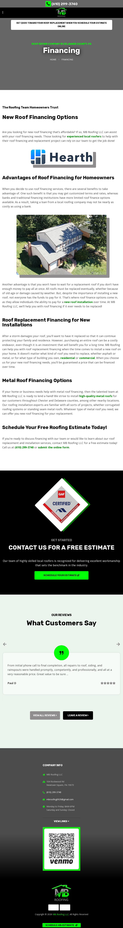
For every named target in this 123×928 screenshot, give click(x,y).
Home (53, 59)
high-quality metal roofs (95, 396)
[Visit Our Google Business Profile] (65, 907)
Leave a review (77, 715)
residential (67, 358)
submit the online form (53, 447)
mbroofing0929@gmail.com (60, 799)
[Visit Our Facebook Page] (53, 907)
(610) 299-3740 (65, 4)
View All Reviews (44, 715)
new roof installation (78, 302)
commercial (87, 358)
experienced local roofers (84, 136)
